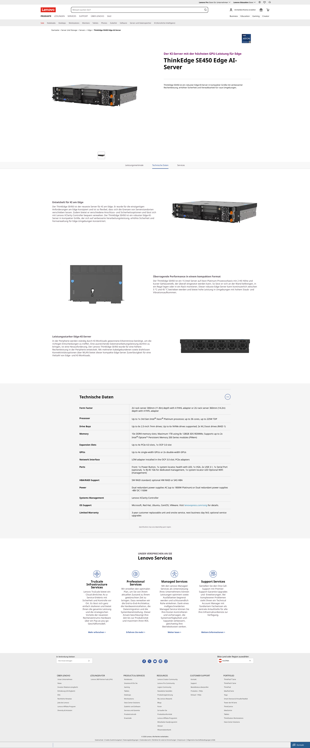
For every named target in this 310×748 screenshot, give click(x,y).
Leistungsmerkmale (134, 165)
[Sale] (45, 23)
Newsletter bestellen (164, 691)
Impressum (182, 740)
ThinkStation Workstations (233, 718)
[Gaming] (260, 16)
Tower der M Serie (230, 702)
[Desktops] (67, 23)
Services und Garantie (132, 710)
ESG (59, 695)
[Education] (250, 16)
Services (181, 165)
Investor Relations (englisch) (68, 687)
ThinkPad (227, 687)
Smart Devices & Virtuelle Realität (236, 699)
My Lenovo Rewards (164, 699)
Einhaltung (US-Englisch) (66, 691)
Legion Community (164, 687)
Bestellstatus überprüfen (200, 687)
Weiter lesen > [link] (174, 632)
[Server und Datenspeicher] (152, 23)
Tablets (126, 691)
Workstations (129, 699)
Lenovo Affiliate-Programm (167, 718)
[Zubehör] (118, 23)
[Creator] (270, 16)
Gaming (127, 687)
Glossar (160, 726)
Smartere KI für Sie (130, 683)
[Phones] (108, 23)
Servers (82, 30)
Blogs (159, 702)
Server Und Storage (69, 30)
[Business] (238, 16)
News (60, 683)
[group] (101, 155)
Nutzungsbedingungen (131, 740)
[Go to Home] (48, 9)
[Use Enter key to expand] (257, 10)
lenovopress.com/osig (195, 505)
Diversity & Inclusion (65, 710)
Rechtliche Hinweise (65, 699)
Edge (90, 30)
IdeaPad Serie (229, 691)
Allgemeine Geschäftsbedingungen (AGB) (201, 740)
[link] (270, 3)
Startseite (55, 30)
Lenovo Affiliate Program (67, 706)
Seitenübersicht (145, 740)
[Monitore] (90, 23)
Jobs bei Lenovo (63, 702)
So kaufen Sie (162, 710)
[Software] (128, 23)
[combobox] (137, 9)
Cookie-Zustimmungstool (113, 740)
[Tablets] (99, 23)
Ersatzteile (128, 718)
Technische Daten (160, 165)
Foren (159, 706)
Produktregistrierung (165, 695)
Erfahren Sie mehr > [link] (135, 632)
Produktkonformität (164, 714)
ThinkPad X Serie (230, 683)
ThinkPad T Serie (230, 679)
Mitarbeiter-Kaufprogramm (167, 722)
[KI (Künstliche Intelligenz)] (176, 23)
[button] (260, 2)
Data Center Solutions (132, 702)
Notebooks (128, 679)
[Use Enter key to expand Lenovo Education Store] (254, 2)
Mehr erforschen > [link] (97, 632)
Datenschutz (99, 740)
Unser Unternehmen (65, 679)
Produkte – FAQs (197, 691)
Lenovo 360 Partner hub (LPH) (101, 679)
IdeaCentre (228, 710)
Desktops (127, 695)
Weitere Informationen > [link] (213, 632)
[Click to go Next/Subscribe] (88, 660)
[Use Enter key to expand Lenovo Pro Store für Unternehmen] (229, 2)
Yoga (226, 695)
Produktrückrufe (130, 714)
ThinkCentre (228, 706)
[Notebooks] (56, 23)
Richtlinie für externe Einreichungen (164, 740)
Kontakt (194, 679)
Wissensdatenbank (164, 730)
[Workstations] (80, 23)
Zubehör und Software (132, 706)
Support (194, 683)
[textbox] (235, 661)
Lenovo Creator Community (167, 679)
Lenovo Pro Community (166, 683)
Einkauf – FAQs (196, 695)
